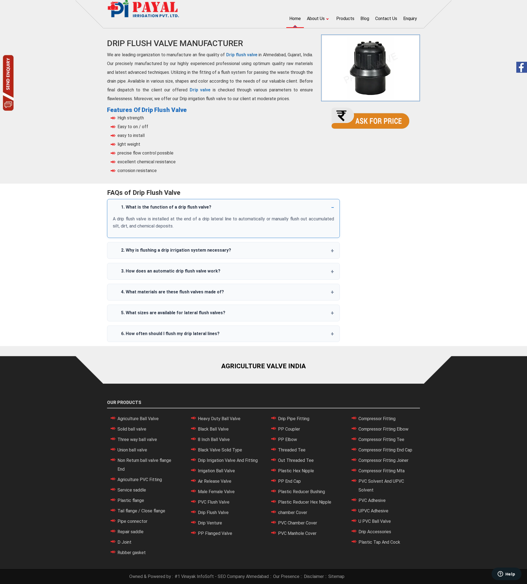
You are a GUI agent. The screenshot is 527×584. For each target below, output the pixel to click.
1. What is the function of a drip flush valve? (166, 207)
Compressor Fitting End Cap (385, 450)
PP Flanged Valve (215, 533)
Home (295, 18)
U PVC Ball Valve (374, 521)
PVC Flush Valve (213, 502)
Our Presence (286, 576)
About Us (316, 18)
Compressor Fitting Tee (381, 439)
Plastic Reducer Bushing (301, 491)
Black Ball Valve (213, 429)
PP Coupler (289, 429)
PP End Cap (289, 481)
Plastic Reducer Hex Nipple (304, 502)
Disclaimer (314, 576)
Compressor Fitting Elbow (383, 429)
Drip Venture (210, 523)
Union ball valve (132, 450)
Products (345, 18)
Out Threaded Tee (296, 460)
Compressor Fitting (377, 418)
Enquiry (410, 18)
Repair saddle (130, 531)
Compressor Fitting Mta (381, 470)
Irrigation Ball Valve (216, 470)
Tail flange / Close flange (141, 510)
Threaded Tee (291, 450)
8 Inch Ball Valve (214, 439)
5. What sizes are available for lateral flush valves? (173, 312)
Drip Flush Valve (213, 512)
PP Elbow (287, 439)
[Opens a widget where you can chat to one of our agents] (506, 574)
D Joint (124, 542)
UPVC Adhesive (373, 510)
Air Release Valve (214, 481)
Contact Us (386, 18)
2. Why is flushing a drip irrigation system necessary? (176, 250)
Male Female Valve (216, 491)
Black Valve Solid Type (220, 450)
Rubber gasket (131, 552)
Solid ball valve (131, 429)
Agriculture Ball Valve (138, 418)
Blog (364, 18)
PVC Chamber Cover (297, 523)
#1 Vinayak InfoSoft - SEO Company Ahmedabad (222, 576)
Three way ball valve (137, 439)
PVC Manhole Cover (297, 533)
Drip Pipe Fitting (293, 418)
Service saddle (131, 490)
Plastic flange (130, 500)
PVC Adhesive (372, 500)
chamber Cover (292, 512)
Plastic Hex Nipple (296, 470)
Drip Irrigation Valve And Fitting (228, 460)
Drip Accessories (374, 531)
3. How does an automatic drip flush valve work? (170, 271)
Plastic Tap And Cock (379, 542)
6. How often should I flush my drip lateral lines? (170, 333)
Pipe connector (132, 521)
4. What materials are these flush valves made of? (172, 291)
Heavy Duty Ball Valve (219, 418)
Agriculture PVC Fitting (139, 479)
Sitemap (336, 576)
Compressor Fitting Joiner (383, 460)
